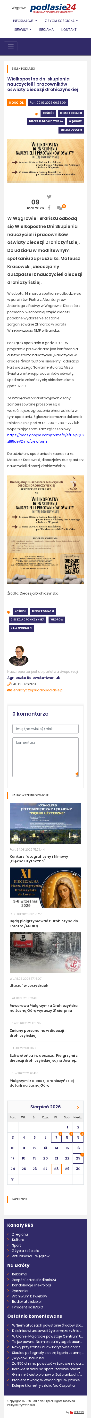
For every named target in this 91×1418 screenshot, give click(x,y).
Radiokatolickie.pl (26, 1301)
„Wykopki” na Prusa (28, 1358)
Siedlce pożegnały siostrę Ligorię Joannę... (48, 1352)
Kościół (16, 103)
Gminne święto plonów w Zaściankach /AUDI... (48, 1374)
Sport (16, 1245)
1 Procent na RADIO (27, 1307)
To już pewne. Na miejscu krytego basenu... (48, 1341)
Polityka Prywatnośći (21, 1405)
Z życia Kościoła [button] (60, 20)
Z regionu (20, 1234)
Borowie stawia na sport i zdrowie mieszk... (48, 1369)
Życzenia (20, 1290)
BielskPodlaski (71, 130)
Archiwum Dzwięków (29, 1296)
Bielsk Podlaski (71, 113)
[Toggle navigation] (10, 46)
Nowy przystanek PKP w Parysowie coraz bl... (48, 1347)
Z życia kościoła (25, 1250)
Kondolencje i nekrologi (31, 1285)
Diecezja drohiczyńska (46, 121)
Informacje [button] (23, 20)
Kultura (18, 1239)
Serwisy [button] (21, 29)
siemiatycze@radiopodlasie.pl (37, 690)
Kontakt (69, 29)
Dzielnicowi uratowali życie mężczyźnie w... (48, 1330)
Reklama (46, 29)
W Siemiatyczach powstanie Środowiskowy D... (48, 1325)
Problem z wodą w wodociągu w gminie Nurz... (48, 1380)
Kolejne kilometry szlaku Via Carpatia (43, 1385)
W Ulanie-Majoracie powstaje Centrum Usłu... (48, 1336)
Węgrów (18, 7)
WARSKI (79, 1412)
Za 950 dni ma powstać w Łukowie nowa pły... (48, 1363)
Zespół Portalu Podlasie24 (34, 1279)
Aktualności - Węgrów (31, 1256)
